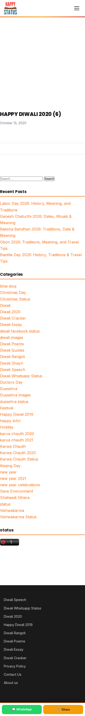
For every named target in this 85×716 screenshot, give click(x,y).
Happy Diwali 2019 (16, 414)
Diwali (5, 305)
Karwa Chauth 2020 (18, 452)
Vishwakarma (12, 510)
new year (8, 472)
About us (11, 683)
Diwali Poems (12, 344)
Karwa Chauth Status (19, 459)
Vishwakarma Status (18, 516)
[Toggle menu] (76, 8)
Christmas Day (13, 292)
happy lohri (10, 420)
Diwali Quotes (12, 350)
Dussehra (8, 388)
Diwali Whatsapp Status (21, 376)
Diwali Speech (12, 369)
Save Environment (16, 491)
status (5, 504)
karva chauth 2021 (16, 440)
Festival (6, 408)
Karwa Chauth (13, 446)
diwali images (11, 337)
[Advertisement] (42, 62)
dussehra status (14, 401)
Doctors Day (11, 382)
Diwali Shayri (11, 363)
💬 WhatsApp (22, 709)
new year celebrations (20, 484)
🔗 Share (63, 709)
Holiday (6, 427)
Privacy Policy (15, 666)
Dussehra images (15, 395)
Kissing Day (10, 465)
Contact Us (12, 674)
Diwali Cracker (13, 318)
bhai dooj (8, 286)
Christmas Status (15, 299)
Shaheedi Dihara (15, 497)
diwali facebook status (20, 331)
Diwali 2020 (10, 311)
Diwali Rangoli (12, 356)
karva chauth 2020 (17, 433)
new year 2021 (13, 478)
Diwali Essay (11, 324)
